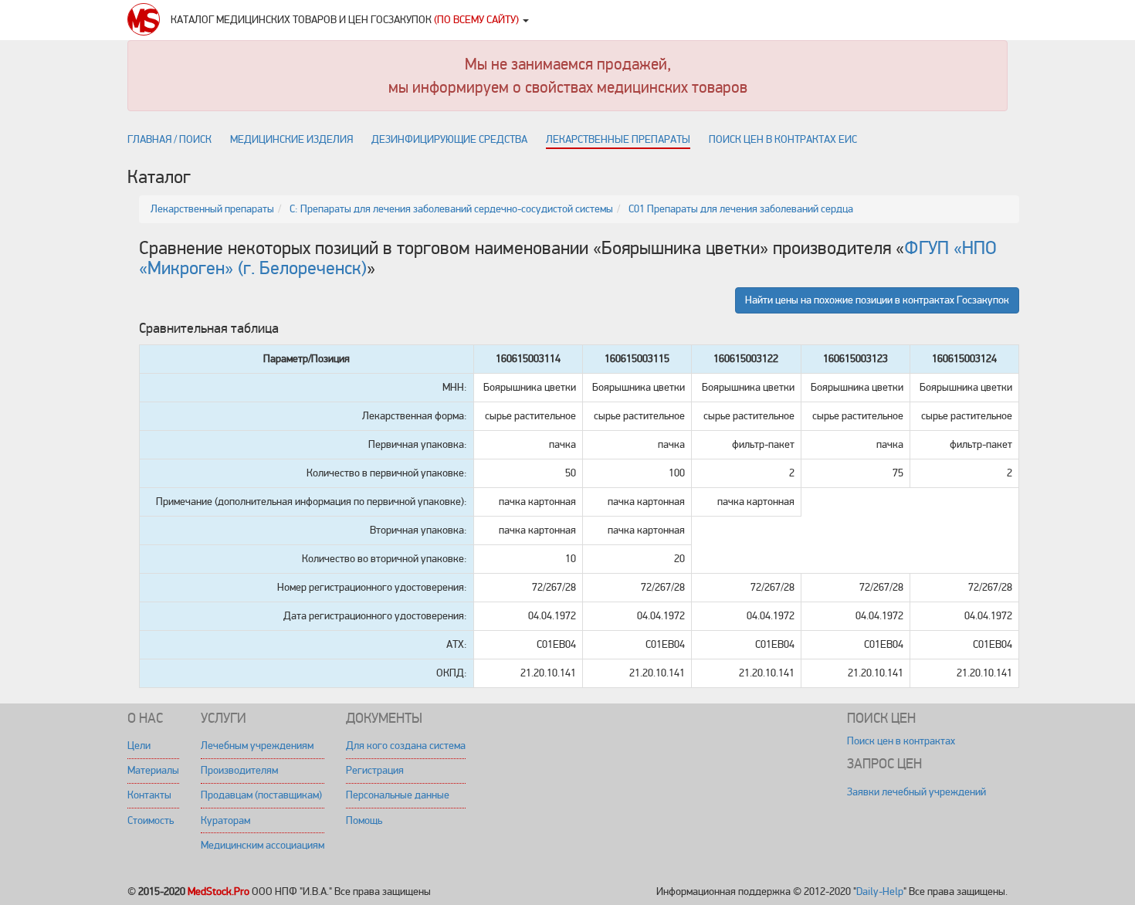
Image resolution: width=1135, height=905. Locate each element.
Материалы (153, 770)
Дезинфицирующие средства (449, 139)
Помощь (364, 820)
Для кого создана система (406, 745)
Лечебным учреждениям (257, 745)
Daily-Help (879, 891)
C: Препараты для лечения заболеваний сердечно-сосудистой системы (451, 208)
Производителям (239, 770)
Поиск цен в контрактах (901, 740)
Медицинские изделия (291, 139)
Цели (139, 745)
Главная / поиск (169, 139)
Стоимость (150, 820)
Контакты (149, 795)
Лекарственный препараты (212, 208)
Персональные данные (397, 795)
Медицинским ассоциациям (262, 845)
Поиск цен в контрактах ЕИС (783, 139)
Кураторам (225, 820)
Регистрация (375, 770)
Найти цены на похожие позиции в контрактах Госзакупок (877, 300)
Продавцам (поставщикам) (261, 795)
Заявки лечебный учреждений (916, 791)
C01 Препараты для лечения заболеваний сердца (740, 208)
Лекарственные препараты (618, 139)
